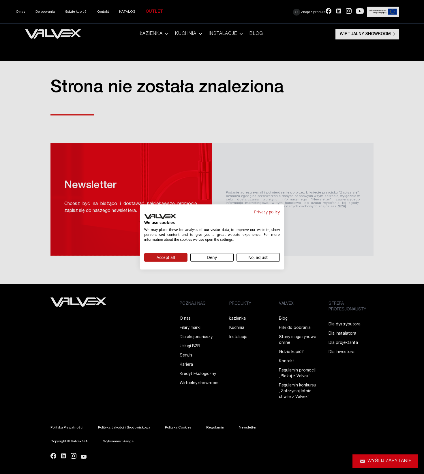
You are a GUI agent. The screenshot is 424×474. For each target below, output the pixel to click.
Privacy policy (267, 212)
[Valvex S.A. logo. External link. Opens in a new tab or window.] (160, 216)
